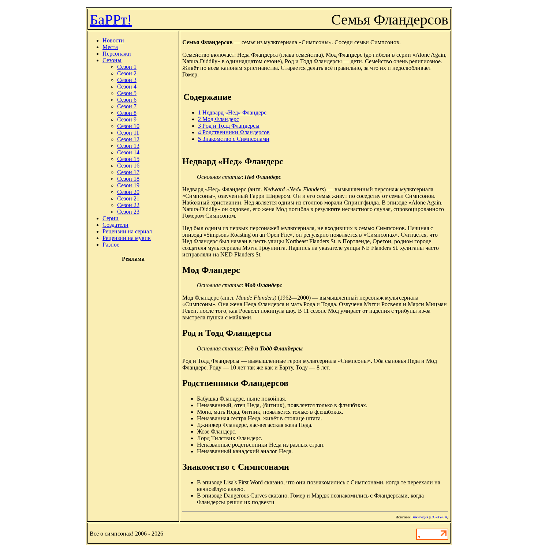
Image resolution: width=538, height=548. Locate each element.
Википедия (419, 517)
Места (110, 47)
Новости (113, 40)
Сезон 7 (127, 106)
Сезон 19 (128, 185)
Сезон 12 (128, 139)
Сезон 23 (128, 212)
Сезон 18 (128, 179)
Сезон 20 (128, 192)
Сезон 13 (128, 146)
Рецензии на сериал (127, 231)
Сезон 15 (128, 159)
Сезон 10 (128, 126)
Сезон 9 (127, 119)
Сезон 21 (128, 198)
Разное (110, 244)
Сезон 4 (127, 86)
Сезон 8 (127, 113)
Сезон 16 (128, 165)
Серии (110, 218)
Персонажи (116, 53)
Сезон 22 (128, 205)
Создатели (115, 225)
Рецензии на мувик (126, 238)
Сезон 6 (127, 100)
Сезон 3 (127, 80)
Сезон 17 (128, 172)
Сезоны (112, 60)
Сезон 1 (127, 67)
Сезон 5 (127, 93)
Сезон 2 (127, 73)
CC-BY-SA (438, 517)
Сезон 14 (128, 152)
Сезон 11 (128, 133)
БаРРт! (111, 19)
